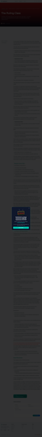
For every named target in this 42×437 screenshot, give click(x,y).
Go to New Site (21, 227)
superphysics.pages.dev (21, 222)
